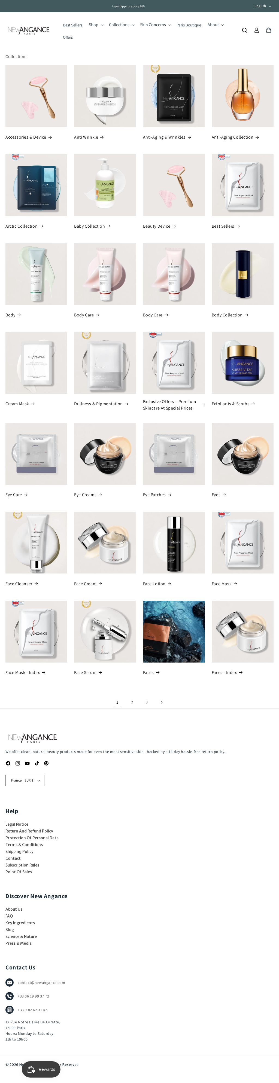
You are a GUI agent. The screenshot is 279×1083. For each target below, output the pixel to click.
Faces (148, 672)
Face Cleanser (18, 584)
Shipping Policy (19, 851)
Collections (119, 25)
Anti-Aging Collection (233, 137)
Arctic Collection (21, 226)
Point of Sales (18, 872)
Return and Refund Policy (29, 831)
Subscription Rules (22, 865)
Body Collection (227, 315)
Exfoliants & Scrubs (230, 404)
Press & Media (18, 943)
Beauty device (157, 226)
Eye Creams (85, 495)
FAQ (9, 916)
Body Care (84, 315)
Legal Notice (16, 824)
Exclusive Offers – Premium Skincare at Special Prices (169, 405)
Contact (13, 858)
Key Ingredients (20, 923)
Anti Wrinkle (86, 137)
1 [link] (117, 702)
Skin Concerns (153, 25)
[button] (96, 25)
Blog (9, 930)
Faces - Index (224, 672)
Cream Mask (17, 404)
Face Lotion (154, 584)
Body (10, 315)
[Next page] (162, 702)
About (213, 25)
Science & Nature (21, 936)
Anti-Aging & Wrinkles (164, 137)
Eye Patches (154, 495)
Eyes (216, 495)
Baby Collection (89, 226)
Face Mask (222, 584)
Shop (93, 25)
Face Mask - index (22, 672)
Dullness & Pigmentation (98, 404)
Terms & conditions (24, 845)
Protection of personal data (32, 838)
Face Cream (85, 584)
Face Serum (85, 672)
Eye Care (13, 495)
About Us (13, 909)
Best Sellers (223, 226)
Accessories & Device (25, 137)
